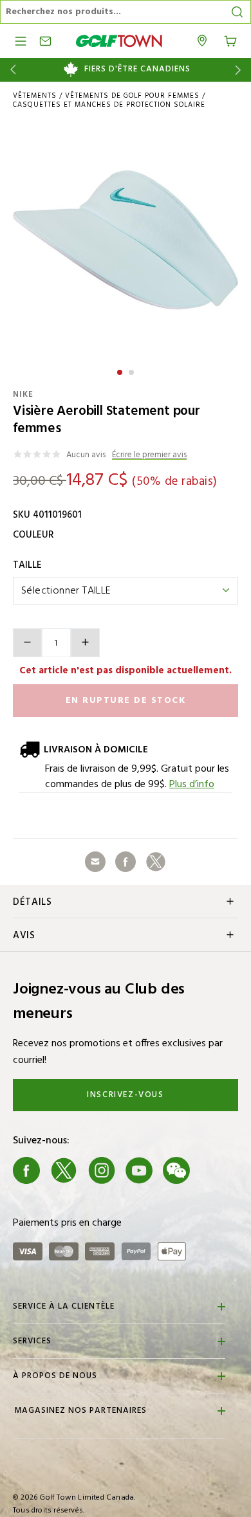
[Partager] (95, 861)
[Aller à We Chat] (176, 1170)
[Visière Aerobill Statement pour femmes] (125, 239)
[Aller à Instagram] (101, 1170)
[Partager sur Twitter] (155, 861)
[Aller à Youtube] (139, 1170)
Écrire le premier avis (149, 455)
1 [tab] (121, 370)
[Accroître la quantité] (85, 642)
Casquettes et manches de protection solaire (109, 105)
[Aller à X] (63, 1170)
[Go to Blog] (214, 1170)
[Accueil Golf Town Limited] (119, 41)
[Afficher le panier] (230, 40)
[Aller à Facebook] (26, 1170)
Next (240, 69)
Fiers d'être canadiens (137, 69)
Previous (10, 69)
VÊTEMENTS (35, 96)
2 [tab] (132, 370)
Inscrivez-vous (125, 1095)
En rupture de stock (126, 700)
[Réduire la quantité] (27, 642)
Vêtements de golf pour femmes (132, 96)
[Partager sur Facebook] (125, 861)
